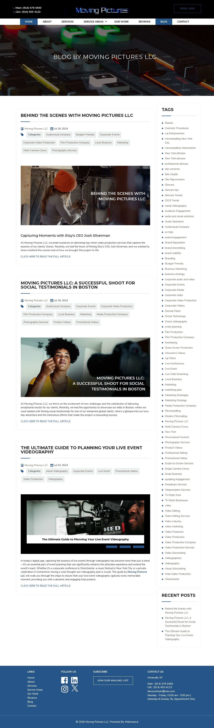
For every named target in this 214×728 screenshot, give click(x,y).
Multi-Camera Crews (35, 150)
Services (68, 21)
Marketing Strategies (176, 395)
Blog (163, 21)
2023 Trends (172, 200)
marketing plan (173, 389)
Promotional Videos (87, 322)
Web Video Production (178, 574)
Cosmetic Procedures (177, 128)
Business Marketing (176, 269)
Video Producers (174, 532)
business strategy (175, 274)
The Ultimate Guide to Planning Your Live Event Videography (81, 449)
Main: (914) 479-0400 (28, 8)
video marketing (174, 526)
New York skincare (175, 158)
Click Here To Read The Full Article (45, 256)
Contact (183, 21)
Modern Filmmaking (176, 416)
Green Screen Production (179, 347)
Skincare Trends (173, 195)
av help (169, 232)
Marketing (122, 142)
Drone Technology (175, 316)
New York (170, 432)
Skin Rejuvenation (175, 179)
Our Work (121, 21)
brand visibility (173, 253)
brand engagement (175, 237)
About (47, 21)
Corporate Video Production (39, 142)
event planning (173, 326)
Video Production (33, 479)
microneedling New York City (178, 140)
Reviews (144, 21)
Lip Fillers (170, 358)
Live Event (104, 471)
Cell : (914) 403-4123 (159, 687)
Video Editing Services (177, 516)
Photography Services (64, 150)
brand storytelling (175, 248)
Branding (170, 258)
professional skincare (176, 163)
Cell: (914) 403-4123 (28, 12)
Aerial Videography (57, 471)
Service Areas (93, 21)
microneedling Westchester (180, 148)
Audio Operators (174, 221)
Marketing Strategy (176, 400)
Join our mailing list (113, 680)
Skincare (169, 184)
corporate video (174, 295)
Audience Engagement (177, 211)
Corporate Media (174, 290)
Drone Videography (176, 321)
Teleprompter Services (177, 489)
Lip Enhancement (174, 133)
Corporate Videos (175, 305)
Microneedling (173, 410)
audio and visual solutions (179, 216)
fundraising (171, 342)
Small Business (173, 474)
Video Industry (173, 521)
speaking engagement (177, 479)
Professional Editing (176, 453)
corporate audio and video (180, 279)
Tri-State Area (173, 495)
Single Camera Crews (177, 468)
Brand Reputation (175, 242)
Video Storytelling (175, 553)
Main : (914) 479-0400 (160, 683)
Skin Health (171, 174)
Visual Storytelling (175, 568)
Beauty (169, 123)
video (168, 505)
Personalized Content (177, 437)
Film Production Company (75, 142)
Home (29, 21)
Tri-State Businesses (176, 500)
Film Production (174, 332)
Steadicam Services (176, 484)
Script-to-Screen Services (179, 463)
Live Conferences (174, 363)
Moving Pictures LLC (176, 421)
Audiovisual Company (58, 134)
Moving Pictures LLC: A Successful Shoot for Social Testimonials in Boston (78, 285)
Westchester (172, 579)
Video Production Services (179, 547)
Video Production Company (180, 542)
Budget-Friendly (85, 134)
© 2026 (80, 721)
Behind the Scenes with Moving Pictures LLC (77, 115)
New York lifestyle (175, 153)
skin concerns (172, 169)
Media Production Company (112, 314)
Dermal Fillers (173, 311)
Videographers (173, 558)
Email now (187, 8)
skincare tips (172, 190)
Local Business (103, 142)
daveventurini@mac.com (161, 691)
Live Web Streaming (176, 374)
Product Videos (62, 322)
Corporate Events (110, 134)
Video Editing (172, 510)
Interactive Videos (175, 353)
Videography (55, 479)
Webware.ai (131, 721)
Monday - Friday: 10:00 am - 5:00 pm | (171, 697)
